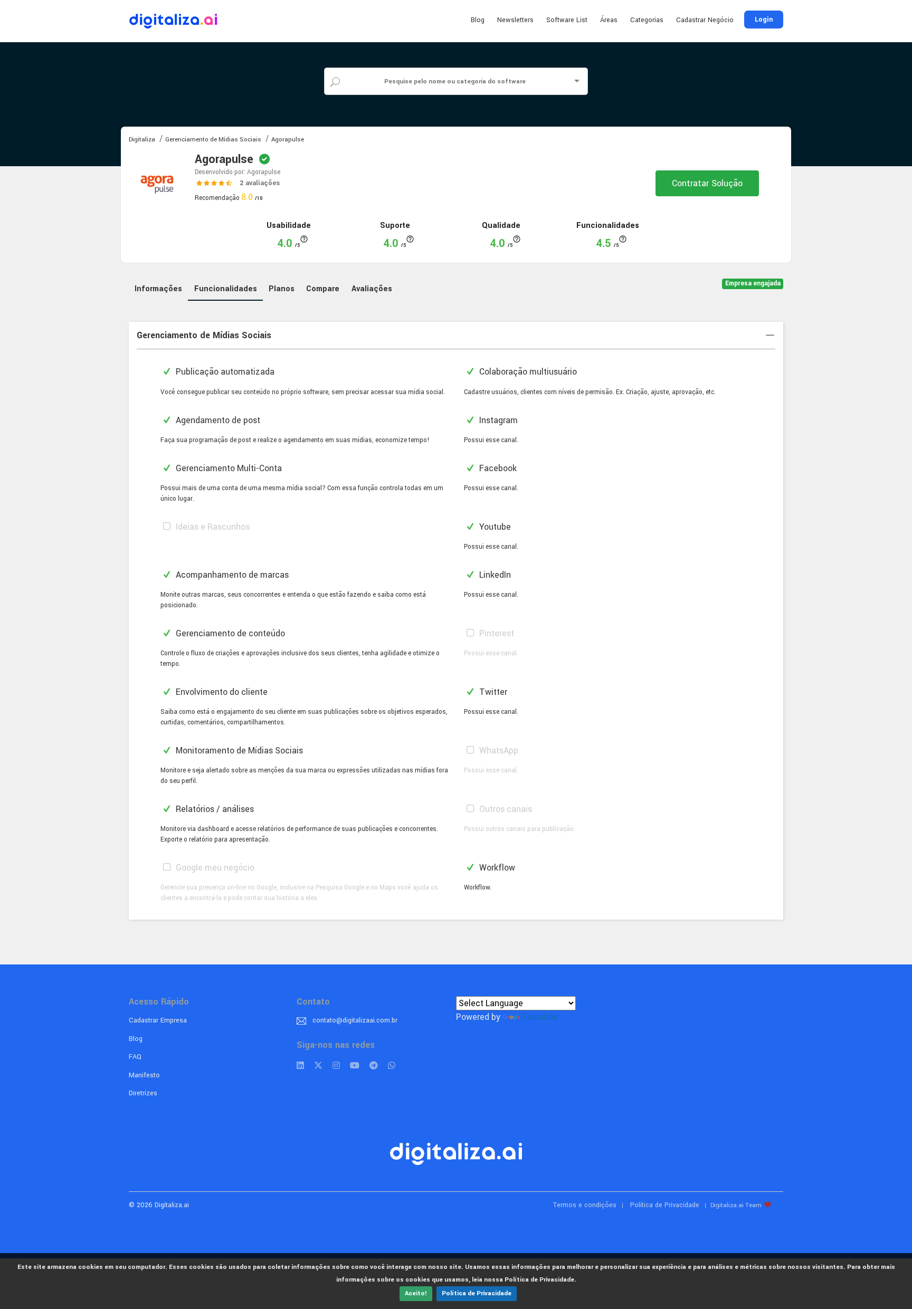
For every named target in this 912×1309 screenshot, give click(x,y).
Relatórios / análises (214, 809)
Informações (158, 288)
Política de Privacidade (476, 1293)
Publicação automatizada (224, 372)
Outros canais (504, 809)
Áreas (609, 20)
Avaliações (372, 288)
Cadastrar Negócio (705, 20)
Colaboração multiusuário (527, 372)
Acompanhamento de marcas (231, 575)
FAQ (135, 1057)
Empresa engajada (753, 283)
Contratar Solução (707, 183)
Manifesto (144, 1075)
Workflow (496, 868)
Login (764, 19)
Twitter (492, 692)
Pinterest (495, 633)
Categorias (646, 20)
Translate (540, 1017)
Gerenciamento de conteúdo (229, 633)
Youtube (494, 527)
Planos (281, 288)
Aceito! (416, 1293)
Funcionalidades (225, 288)
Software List (566, 20)
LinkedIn (494, 575)
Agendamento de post (217, 420)
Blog (477, 20)
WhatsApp (497, 750)
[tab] (456, 335)
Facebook (497, 468)
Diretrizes (143, 1093)
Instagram (497, 420)
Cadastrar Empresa (158, 1020)
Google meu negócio (214, 868)
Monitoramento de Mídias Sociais (238, 750)
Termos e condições (584, 1205)
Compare (322, 288)
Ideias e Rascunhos (212, 527)
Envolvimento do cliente (221, 692)
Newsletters (515, 20)
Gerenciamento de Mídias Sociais (204, 335)
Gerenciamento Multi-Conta (228, 468)
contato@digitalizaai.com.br (354, 1020)
